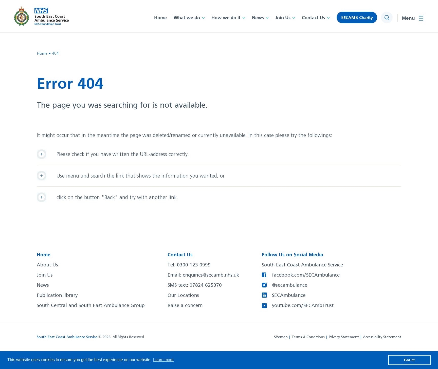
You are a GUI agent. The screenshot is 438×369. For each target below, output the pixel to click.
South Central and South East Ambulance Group (91, 305)
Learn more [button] (163, 360)
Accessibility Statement (382, 337)
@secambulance (289, 285)
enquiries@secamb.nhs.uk (211, 275)
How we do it (226, 18)
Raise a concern (185, 305)
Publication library (57, 295)
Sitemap (281, 337)
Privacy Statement (344, 337)
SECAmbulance (288, 295)
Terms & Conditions (308, 337)
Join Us (282, 18)
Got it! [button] (409, 360)
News (258, 18)
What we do (187, 18)
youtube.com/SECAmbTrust (303, 305)
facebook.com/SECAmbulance (306, 275)
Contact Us (313, 18)
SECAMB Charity (357, 18)
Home (160, 18)
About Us (47, 265)
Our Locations (183, 295)
